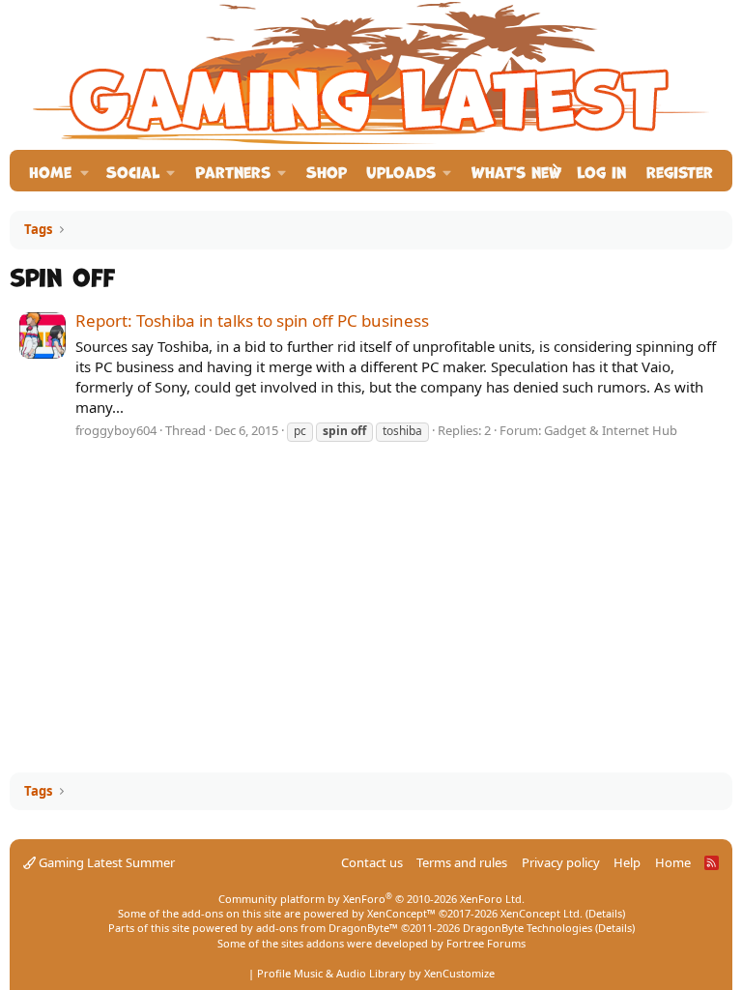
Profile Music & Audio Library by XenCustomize (376, 973)
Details (605, 913)
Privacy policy (561, 862)
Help (627, 862)
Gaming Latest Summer (105, 862)
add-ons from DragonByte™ (327, 927)
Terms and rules (461, 862)
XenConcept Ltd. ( (544, 913)
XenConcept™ (401, 913)
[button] (84, 171)
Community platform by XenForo (371, 898)
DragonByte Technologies (527, 927)
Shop (326, 171)
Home (50, 171)
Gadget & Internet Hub (610, 430)
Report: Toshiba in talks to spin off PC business (252, 320)
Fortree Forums (486, 943)
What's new (516, 171)
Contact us (372, 862)
